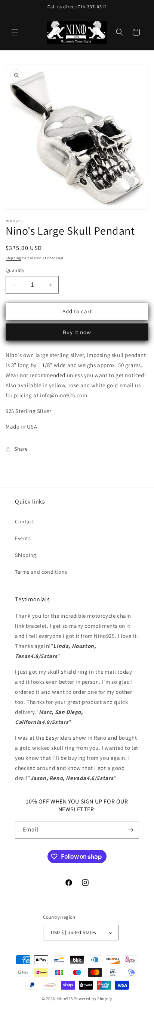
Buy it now (77, 332)
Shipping (13, 258)
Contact (24, 521)
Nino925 (65, 998)
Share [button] (21, 448)
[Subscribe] (130, 830)
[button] (15, 32)
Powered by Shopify (93, 998)
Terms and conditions (41, 571)
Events (23, 538)
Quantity (15, 270)
